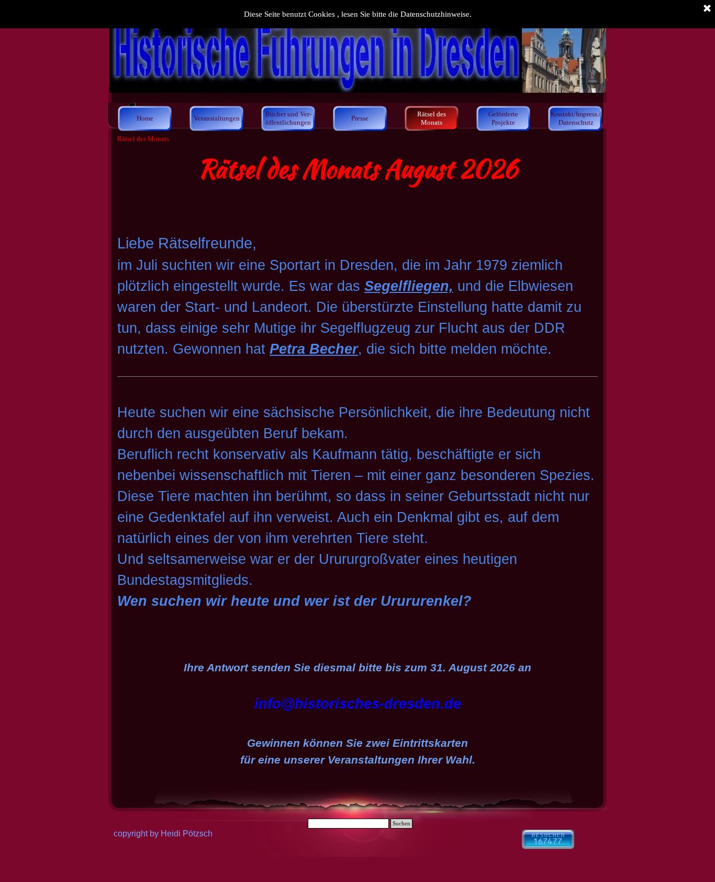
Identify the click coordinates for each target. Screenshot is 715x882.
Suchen (401, 823)
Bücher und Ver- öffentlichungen (288, 118)
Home (145, 118)
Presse (359, 118)
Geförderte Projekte (503, 118)
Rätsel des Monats (431, 118)
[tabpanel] (357, 181)
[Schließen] (707, 9)
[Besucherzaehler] (548, 844)
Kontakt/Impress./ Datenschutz (576, 118)
